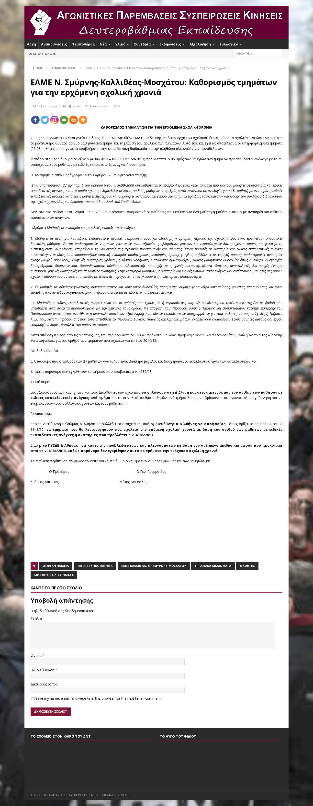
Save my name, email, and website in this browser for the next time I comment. (98, 698)
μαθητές (247, 566)
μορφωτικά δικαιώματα (54, 575)
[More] (83, 120)
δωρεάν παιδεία (56, 566)
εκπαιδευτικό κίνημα (95, 566)
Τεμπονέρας (83, 44)
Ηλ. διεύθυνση (43, 670)
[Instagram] (54, 120)
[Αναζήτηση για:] (258, 53)
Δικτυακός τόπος (44, 684)
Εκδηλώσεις (170, 44)
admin (77, 106)
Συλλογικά (228, 44)
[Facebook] (35, 120)
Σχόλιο (36, 618)
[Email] (64, 120)
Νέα (103, 44)
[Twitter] (45, 120)
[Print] (73, 120)
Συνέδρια (142, 44)
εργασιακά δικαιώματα (213, 566)
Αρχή (31, 44)
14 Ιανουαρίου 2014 (51, 106)
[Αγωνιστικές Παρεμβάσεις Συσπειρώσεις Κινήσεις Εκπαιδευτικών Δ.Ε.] (156, 36)
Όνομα (37, 655)
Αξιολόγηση (200, 44)
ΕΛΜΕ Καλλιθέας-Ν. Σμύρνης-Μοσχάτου (153, 566)
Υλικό (120, 44)
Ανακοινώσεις (54, 44)
